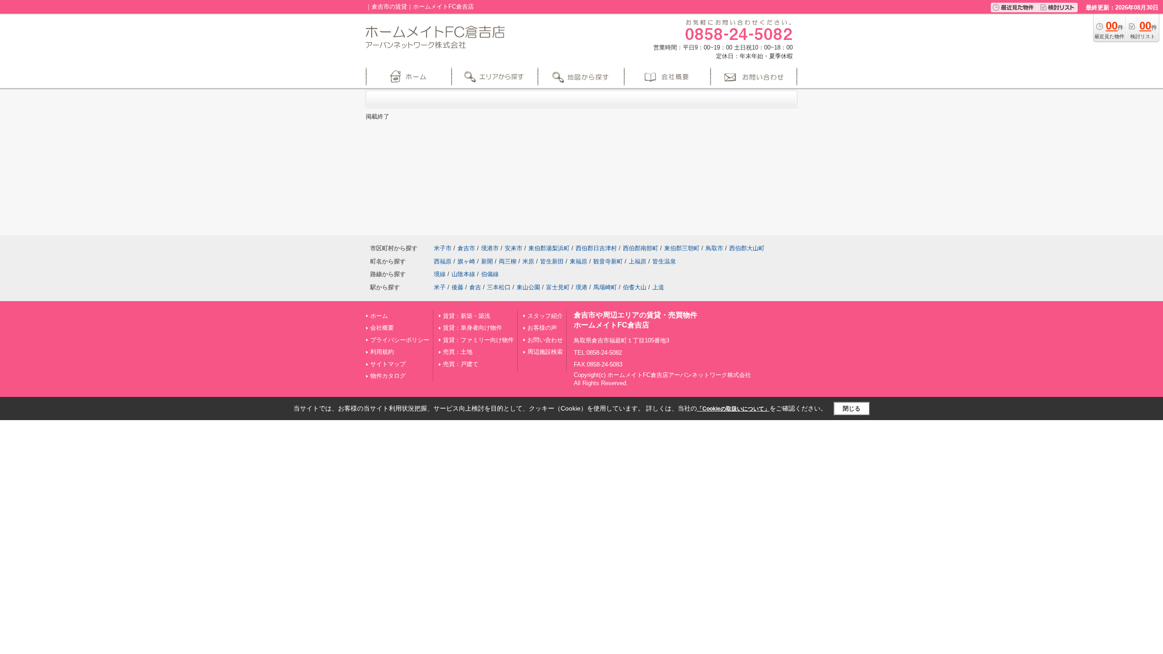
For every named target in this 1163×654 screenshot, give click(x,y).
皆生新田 (552, 261)
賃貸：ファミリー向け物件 (478, 340)
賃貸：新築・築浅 (466, 315)
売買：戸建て (460, 364)
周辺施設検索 (545, 351)
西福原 (443, 261)
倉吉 (475, 287)
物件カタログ (388, 375)
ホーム (379, 315)
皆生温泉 (664, 261)
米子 (440, 287)
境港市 (490, 248)
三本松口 (499, 287)
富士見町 (558, 287)
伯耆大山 (634, 287)
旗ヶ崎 (466, 261)
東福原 (578, 261)
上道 (658, 287)
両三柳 (508, 261)
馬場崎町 (605, 287)
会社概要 (382, 327)
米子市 (443, 248)
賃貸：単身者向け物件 (472, 327)
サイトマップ (388, 364)
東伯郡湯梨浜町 (549, 248)
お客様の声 (542, 327)
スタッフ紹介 (545, 315)
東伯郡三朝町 (682, 248)
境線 (440, 274)
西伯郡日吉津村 (596, 248)
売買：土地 (457, 351)
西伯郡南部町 (640, 248)
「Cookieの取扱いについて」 (733, 409)
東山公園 (528, 287)
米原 (528, 261)
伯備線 (490, 274)
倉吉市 (466, 248)
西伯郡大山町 (747, 248)
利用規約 (382, 351)
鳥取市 (714, 248)
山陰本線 (463, 274)
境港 (581, 287)
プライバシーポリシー (399, 340)
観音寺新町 (608, 261)
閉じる (851, 408)
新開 (487, 261)
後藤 (457, 287)
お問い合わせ (545, 340)
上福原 (637, 261)
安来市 (513, 248)
